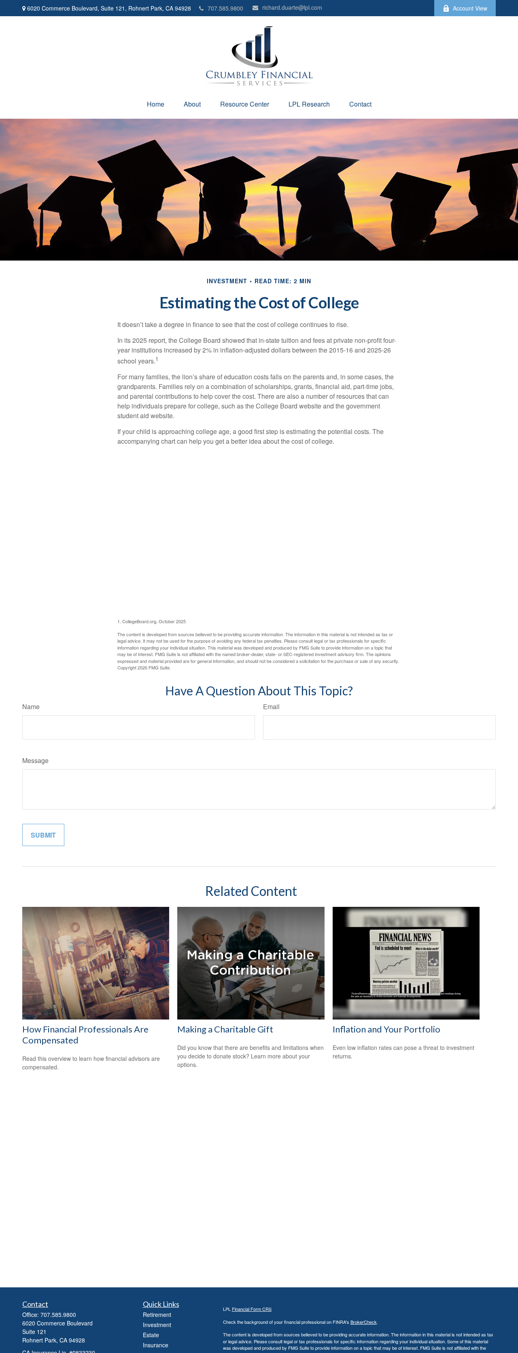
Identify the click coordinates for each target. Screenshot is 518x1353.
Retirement (157, 1314)
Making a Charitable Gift (225, 1029)
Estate (151, 1335)
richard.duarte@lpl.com (292, 7)
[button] (155, 104)
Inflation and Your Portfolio (386, 1029)
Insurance (155, 1345)
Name (31, 706)
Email (271, 706)
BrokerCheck (363, 1322)
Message (35, 760)
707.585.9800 (225, 8)
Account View (470, 8)
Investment (157, 1325)
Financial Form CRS (252, 1309)
